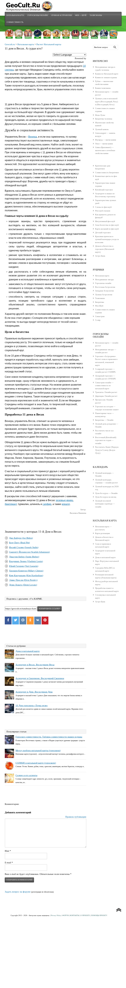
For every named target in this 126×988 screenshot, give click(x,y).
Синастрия (99, 316)
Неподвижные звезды (104, 279)
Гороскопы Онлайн (38, 15)
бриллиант (11, 504)
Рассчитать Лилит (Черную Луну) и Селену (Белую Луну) (107, 450)
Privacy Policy (56, 915)
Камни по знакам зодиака (106, 77)
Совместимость (15, 22)
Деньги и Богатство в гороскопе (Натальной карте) (104, 249)
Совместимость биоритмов (107, 172)
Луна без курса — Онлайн (106, 493)
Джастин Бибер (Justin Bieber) (24, 556)
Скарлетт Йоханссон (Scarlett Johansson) (29, 552)
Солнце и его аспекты (26, 775)
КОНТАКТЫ (74, 915)
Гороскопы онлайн (103, 283)
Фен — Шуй (80, 15)
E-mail (9, 862)
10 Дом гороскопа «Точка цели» (32, 705)
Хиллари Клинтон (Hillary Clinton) (26, 570)
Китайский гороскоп (104, 190)
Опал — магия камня (104, 143)
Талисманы (96, 15)
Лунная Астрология (61, 15)
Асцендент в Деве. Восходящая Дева (34, 692)
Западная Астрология (104, 291)
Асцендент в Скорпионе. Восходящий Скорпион (40, 678)
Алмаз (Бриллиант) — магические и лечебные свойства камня (105, 150)
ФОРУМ (65, 915)
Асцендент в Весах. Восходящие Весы (35, 664)
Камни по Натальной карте (106, 74)
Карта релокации (102, 533)
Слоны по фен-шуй (103, 207)
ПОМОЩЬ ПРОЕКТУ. (99, 915)
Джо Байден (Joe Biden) (21, 538)
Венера (32, 136)
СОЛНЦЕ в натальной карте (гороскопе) (36, 763)
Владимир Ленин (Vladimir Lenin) (26, 561)
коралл (66, 504)
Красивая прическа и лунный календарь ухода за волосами (107, 239)
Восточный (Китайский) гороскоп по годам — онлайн (105, 440)
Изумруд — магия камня (105, 140)
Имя (8, 851)
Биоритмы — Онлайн (104, 420)
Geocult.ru (10, 44)
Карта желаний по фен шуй (107, 229)
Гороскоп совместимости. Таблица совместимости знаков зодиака (49, 737)
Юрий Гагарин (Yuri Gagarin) (23, 566)
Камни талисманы (103, 88)
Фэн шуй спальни (102, 211)
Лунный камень (102, 129)
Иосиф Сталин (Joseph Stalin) (23, 547)
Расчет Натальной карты (48, 44)
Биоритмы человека (103, 119)
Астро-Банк (100, 256)
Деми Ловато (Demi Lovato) (23, 585)
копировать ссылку (49, 609)
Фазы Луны (100, 115)
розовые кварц (64, 500)
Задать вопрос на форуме (18, 892)
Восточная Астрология (105, 287)
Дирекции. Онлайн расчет (106, 396)
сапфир (47, 504)
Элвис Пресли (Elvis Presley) (23, 580)
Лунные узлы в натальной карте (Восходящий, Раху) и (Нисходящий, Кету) (106, 101)
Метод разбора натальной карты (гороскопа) (38, 750)
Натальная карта (15, 15)
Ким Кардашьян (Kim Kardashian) (26, 575)
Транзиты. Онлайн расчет (106, 392)
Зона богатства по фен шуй (107, 225)
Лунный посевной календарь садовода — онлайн (105, 504)
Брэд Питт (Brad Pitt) (19, 542)
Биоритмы (99, 302)
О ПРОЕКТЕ (85, 915)
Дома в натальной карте (28, 651)
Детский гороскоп (103, 232)
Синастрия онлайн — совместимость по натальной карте (104, 385)
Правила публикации (75, 817)
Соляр (97, 320)
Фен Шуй (99, 306)
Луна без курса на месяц (105, 497)
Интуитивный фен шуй (105, 221)
